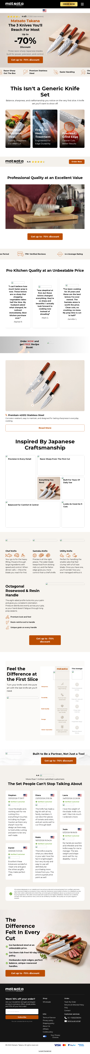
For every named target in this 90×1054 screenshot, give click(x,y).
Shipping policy (48, 1023)
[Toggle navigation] (82, 4)
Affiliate (46, 1029)
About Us (46, 1026)
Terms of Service (49, 1018)
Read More (45, 428)
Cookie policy (48, 1032)
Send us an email (73, 1021)
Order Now (77, 162)
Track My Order (70, 1002)
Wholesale (47, 1002)
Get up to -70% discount (25, 60)
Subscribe (22, 1017)
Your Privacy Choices (55, 1036)
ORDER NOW (69, 4)
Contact (67, 1011)
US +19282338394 (74, 1018)
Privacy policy (48, 1020)
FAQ (66, 1008)
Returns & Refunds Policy (74, 1005)
